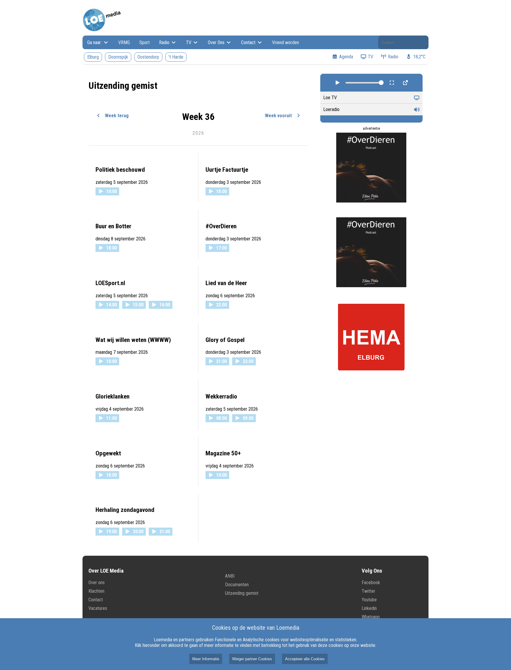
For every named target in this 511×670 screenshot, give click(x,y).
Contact (249, 42)
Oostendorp (148, 57)
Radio (165, 42)
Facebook (371, 582)
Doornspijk (118, 57)
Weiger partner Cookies (252, 659)
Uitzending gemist (241, 593)
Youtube (369, 599)
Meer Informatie (205, 659)
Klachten (96, 591)
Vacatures (97, 608)
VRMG (124, 42)
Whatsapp (371, 617)
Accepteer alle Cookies (305, 659)
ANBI (230, 576)
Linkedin (369, 608)
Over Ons (217, 42)
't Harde (176, 57)
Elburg (93, 57)
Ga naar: (95, 42)
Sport (144, 42)
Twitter (368, 591)
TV (189, 42)
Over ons (96, 582)
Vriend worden (285, 42)
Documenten (237, 584)
